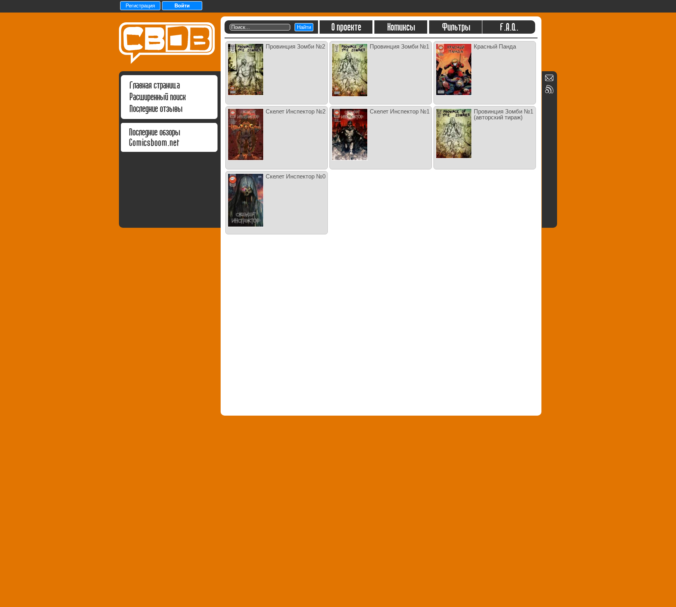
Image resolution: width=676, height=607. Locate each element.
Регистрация (140, 6)
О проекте (346, 27)
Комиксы (401, 27)
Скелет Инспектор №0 (295, 176)
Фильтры (456, 27)
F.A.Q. (509, 27)
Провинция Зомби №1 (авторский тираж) (503, 114)
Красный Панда (495, 46)
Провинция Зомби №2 (295, 46)
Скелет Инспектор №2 (295, 111)
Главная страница (154, 85)
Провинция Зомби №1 (399, 46)
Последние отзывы (155, 108)
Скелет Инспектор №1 (400, 111)
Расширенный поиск (157, 97)
